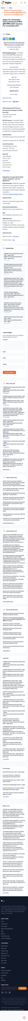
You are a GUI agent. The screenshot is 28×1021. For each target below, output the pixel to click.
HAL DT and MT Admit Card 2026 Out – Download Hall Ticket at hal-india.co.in (13, 587)
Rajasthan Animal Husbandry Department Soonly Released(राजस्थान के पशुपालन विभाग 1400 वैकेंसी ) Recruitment (14, 619)
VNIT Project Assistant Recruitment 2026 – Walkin (13, 320)
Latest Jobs (4, 926)
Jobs (10, 8)
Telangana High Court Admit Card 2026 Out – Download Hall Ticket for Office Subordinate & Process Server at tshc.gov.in (14, 561)
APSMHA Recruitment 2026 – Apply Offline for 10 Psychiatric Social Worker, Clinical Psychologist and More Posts (14, 284)
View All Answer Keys (8, 523)
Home (3, 8)
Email (4, 358)
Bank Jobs (3, 948)
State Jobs (10, 1009)
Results (3, 933)
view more (6, 759)
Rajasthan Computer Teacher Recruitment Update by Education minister (13, 614)
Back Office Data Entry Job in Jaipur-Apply (13, 772)
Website (5, 364)
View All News (6, 650)
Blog (2, 931)
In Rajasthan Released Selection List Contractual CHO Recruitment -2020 (12, 633)
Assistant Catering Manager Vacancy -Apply (14, 784)
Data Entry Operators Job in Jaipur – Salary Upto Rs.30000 (13, 780)
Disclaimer (3, 975)
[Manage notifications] (24, 1017)
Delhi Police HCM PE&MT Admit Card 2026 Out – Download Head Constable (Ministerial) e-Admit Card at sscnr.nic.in (13, 541)
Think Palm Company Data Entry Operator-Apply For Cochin (13, 793)
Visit (13, 240)
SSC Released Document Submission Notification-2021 (12, 629)
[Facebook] (2, 992)
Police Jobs (4, 960)
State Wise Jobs (5, 936)
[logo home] (9, 2)
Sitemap (3, 980)
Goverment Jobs (5, 955)
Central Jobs (4, 1009)
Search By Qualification (7, 928)
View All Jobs (6, 469)
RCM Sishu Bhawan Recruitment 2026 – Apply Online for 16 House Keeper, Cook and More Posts (14, 309)
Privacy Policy (4, 972)
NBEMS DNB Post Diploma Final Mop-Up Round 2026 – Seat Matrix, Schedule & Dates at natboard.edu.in (13, 465)
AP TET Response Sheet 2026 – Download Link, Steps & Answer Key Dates (13, 489)
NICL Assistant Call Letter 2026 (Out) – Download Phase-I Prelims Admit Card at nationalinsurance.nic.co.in (13, 572)
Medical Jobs (4, 946)
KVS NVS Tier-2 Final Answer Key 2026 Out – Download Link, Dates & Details (14, 519)
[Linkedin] (9, 992)
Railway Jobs (4, 953)
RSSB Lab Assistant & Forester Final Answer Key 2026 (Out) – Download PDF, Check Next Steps (14, 503)
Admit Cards (21, 1009)
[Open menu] (24, 2)
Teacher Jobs (4, 950)
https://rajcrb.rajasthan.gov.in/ (14, 194)
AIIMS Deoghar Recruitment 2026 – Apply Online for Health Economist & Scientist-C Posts (13, 270)
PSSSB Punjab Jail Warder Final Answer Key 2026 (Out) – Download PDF (14, 494)
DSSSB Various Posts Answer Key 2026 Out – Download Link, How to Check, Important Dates (14, 509)
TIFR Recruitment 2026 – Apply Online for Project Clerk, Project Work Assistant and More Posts (13, 755)
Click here (15, 101)
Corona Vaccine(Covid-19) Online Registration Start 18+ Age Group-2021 (12, 624)
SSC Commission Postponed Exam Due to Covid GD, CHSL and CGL (13, 638)
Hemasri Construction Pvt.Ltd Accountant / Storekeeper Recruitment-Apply (13, 788)
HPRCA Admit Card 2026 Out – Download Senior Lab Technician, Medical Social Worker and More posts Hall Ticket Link (13, 889)
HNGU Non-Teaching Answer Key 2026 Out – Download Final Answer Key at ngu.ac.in (14, 498)
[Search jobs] (21, 2)
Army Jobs (3, 963)
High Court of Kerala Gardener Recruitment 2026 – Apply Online (13, 453)
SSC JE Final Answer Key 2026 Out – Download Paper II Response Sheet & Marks (14, 484)
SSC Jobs (3, 958)
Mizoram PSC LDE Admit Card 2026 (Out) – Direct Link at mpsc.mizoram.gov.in (13, 591)
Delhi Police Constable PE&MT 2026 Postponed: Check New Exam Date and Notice (12, 744)
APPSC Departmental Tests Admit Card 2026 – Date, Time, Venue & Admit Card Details (13, 597)
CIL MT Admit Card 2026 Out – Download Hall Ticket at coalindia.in (13, 580)
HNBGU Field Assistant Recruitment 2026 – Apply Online (13, 257)
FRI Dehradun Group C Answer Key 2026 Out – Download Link (14, 514)
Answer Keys (4, 924)
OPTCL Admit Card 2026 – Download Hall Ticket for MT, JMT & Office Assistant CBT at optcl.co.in (14, 882)
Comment (5, 339)
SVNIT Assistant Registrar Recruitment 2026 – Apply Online (13, 296)
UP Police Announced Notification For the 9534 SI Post (13, 647)
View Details (6, 170)
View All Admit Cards (8, 601)
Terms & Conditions (6, 938)
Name (4, 351)
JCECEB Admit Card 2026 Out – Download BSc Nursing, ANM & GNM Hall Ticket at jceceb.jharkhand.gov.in (13, 551)
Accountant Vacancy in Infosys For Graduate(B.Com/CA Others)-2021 (11, 776)
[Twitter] (6, 992)
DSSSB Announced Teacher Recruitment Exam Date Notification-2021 (13, 642)
